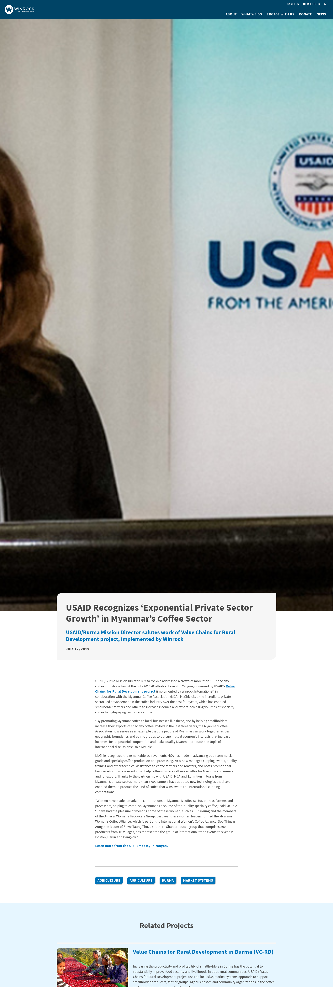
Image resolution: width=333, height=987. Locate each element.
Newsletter (311, 4)
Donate (305, 14)
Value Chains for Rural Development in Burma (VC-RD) (203, 951)
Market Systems (198, 880)
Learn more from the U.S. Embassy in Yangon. (131, 845)
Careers (293, 4)
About (231, 14)
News (321, 14)
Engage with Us (280, 14)
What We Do (251, 14)
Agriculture (109, 880)
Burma (168, 880)
